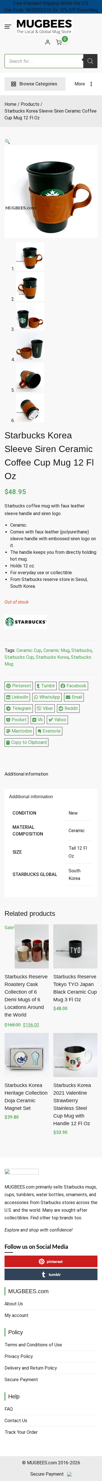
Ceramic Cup (28, 650)
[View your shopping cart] (58, 42)
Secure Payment (21, 1379)
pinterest (55, 1261)
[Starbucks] (26, 623)
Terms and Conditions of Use (33, 1344)
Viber (48, 708)
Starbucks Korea (52, 657)
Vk (40, 719)
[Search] (90, 61)
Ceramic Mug (56, 650)
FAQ (9, 1409)
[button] (51, 141)
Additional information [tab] (26, 774)
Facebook (76, 685)
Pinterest (21, 685)
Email (77, 697)
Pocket (19, 719)
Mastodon (22, 731)
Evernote (51, 731)
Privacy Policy (19, 1356)
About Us (14, 1303)
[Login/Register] (47, 42)
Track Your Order (21, 1432)
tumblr (55, 1274)
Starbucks (81, 650)
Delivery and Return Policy (31, 1368)
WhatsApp (49, 697)
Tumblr (48, 685)
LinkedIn (20, 697)
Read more (75, 1021)
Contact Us (16, 1420)
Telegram (21, 708)
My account (16, 1315)
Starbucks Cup (19, 657)
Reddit (71, 708)
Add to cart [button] (26, 1129)
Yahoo (60, 719)
